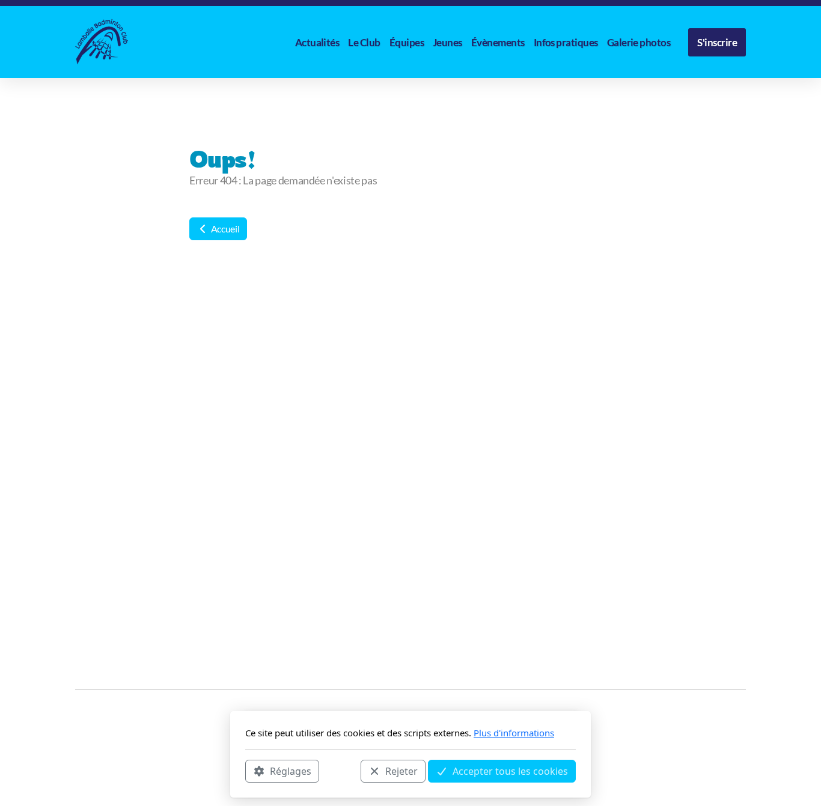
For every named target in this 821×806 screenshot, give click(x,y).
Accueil (224, 228)
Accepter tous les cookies (510, 770)
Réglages (290, 770)
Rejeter (401, 770)
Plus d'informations (514, 733)
